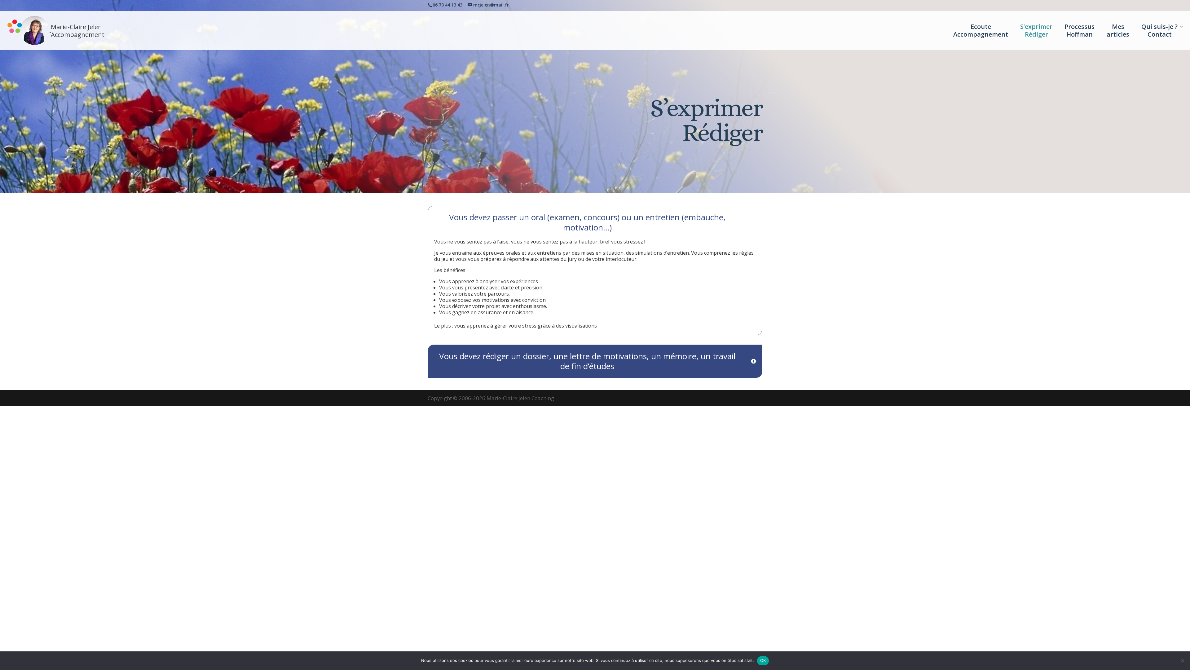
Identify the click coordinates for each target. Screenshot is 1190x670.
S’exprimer (1036, 30)
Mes (1118, 30)
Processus (1079, 30)
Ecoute (980, 30)
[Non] (1182, 661)
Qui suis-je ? (1159, 30)
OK (763, 660)
